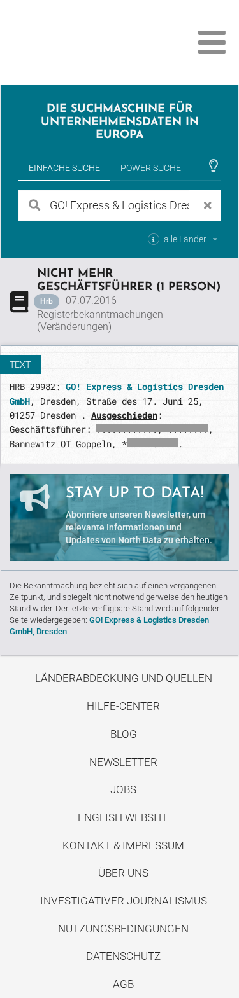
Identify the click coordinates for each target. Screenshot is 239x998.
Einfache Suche (64, 168)
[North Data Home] (81, 42)
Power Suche (150, 168)
